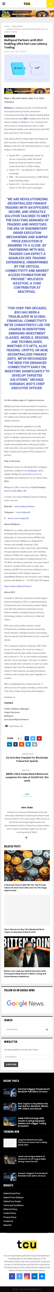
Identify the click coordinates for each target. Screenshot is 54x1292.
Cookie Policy (9, 1213)
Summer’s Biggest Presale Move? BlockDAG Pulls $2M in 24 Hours (34, 1090)
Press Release (9, 36)
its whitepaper (31, 470)
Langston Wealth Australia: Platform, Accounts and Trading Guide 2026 (32, 1142)
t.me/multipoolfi (23, 512)
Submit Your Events (12, 1201)
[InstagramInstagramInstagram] (27, 1276)
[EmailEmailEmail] (42, 1276)
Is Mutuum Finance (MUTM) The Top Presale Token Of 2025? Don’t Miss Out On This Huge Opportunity (25, 887)
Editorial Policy (10, 1209)
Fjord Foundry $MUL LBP (15, 491)
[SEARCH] (47, 1029)
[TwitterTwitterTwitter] (19, 1276)
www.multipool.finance (24, 506)
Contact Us (8, 1221)
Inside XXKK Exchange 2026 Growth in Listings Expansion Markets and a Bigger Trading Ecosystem (32, 1122)
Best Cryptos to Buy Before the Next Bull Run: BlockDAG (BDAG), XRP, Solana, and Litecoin (33, 1106)
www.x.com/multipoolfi (18, 518)
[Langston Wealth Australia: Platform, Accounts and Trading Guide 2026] (10, 1143)
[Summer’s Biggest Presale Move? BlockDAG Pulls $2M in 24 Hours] (10, 1092)
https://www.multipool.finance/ (18, 586)
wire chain (10, 52)
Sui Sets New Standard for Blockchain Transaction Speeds (27, 759)
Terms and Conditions (13, 1205)
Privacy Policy (9, 1217)
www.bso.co (9, 697)
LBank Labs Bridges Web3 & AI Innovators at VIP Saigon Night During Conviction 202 (32, 1159)
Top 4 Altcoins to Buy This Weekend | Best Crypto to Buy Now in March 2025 (24, 931)
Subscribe (11, 1064)
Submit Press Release (13, 1197)
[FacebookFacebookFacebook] (12, 1276)
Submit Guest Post (11, 1193)
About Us (7, 1225)
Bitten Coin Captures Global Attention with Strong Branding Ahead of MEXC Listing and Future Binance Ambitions (25, 973)
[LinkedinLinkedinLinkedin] (34, 1276)
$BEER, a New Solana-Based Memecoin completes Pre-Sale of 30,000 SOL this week (27, 777)
